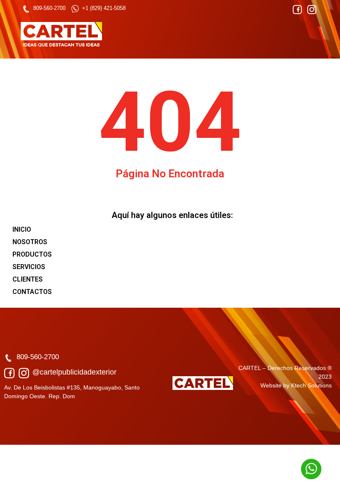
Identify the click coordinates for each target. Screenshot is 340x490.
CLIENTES (27, 279)
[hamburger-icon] (310, 34)
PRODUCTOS (32, 254)
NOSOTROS (29, 242)
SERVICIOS (28, 267)
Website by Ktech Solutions (296, 385)
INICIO (21, 229)
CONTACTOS (32, 292)
